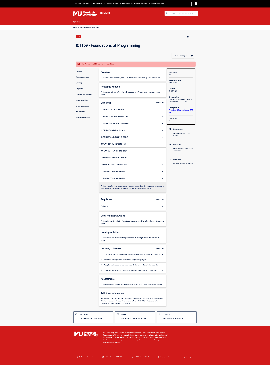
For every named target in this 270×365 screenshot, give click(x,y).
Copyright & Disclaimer (167, 357)
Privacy (188, 357)
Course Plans (97, 4)
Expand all (160, 102)
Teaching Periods (112, 4)
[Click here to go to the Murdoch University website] (85, 14)
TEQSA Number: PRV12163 (114, 357)
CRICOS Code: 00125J (141, 357)
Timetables (126, 4)
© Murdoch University (86, 357)
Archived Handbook (140, 4)
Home (75, 27)
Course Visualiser (83, 4)
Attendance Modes (157, 4)
